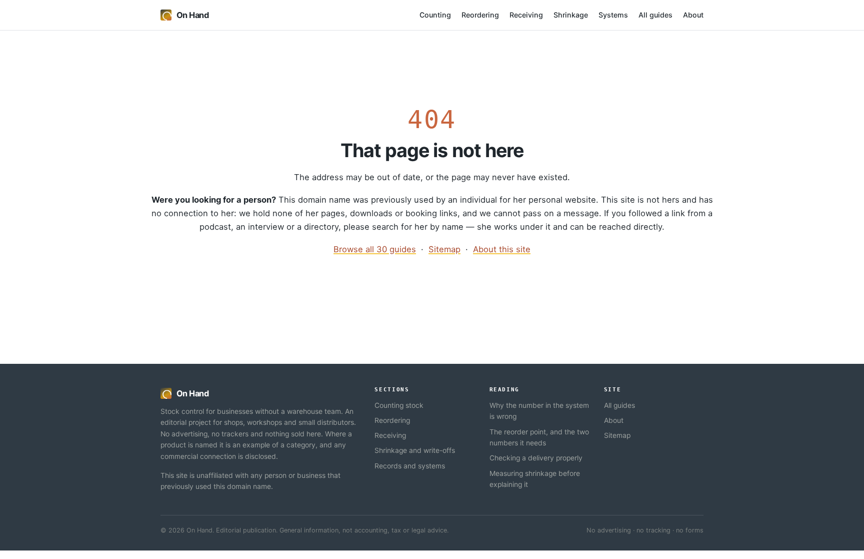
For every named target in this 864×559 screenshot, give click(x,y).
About (693, 15)
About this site (501, 249)
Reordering (480, 15)
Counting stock (399, 405)
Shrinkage (571, 15)
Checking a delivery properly (536, 458)
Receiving (526, 15)
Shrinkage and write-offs (414, 450)
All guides (655, 15)
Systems (613, 15)
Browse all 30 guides (375, 249)
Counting (435, 15)
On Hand (192, 15)
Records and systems (409, 466)
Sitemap (444, 249)
